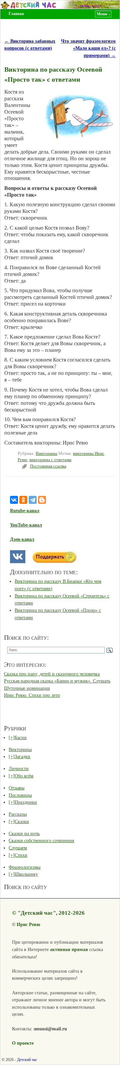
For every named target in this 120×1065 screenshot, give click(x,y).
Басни (21, 737)
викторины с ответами (50, 460)
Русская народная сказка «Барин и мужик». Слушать (57, 680)
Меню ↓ (103, 14)
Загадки (22, 756)
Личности (19, 768)
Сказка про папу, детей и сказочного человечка (52, 673)
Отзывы (16, 787)
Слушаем (18, 847)
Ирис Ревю (28, 924)
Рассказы (18, 814)
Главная (16, 13)
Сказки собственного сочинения (41, 840)
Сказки (22, 821)
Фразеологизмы (24, 867)
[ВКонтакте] (14, 500)
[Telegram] (33, 500)
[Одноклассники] (23, 500)
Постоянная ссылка (48, 466)
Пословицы (20, 795)
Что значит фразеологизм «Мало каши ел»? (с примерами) (88, 48)
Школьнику (26, 874)
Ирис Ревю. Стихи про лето (32, 695)
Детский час (27, 1059)
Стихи (21, 855)
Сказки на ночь (24, 833)
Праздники (26, 802)
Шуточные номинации (27, 688)
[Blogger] (42, 500)
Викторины (46, 453)
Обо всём (24, 775)
